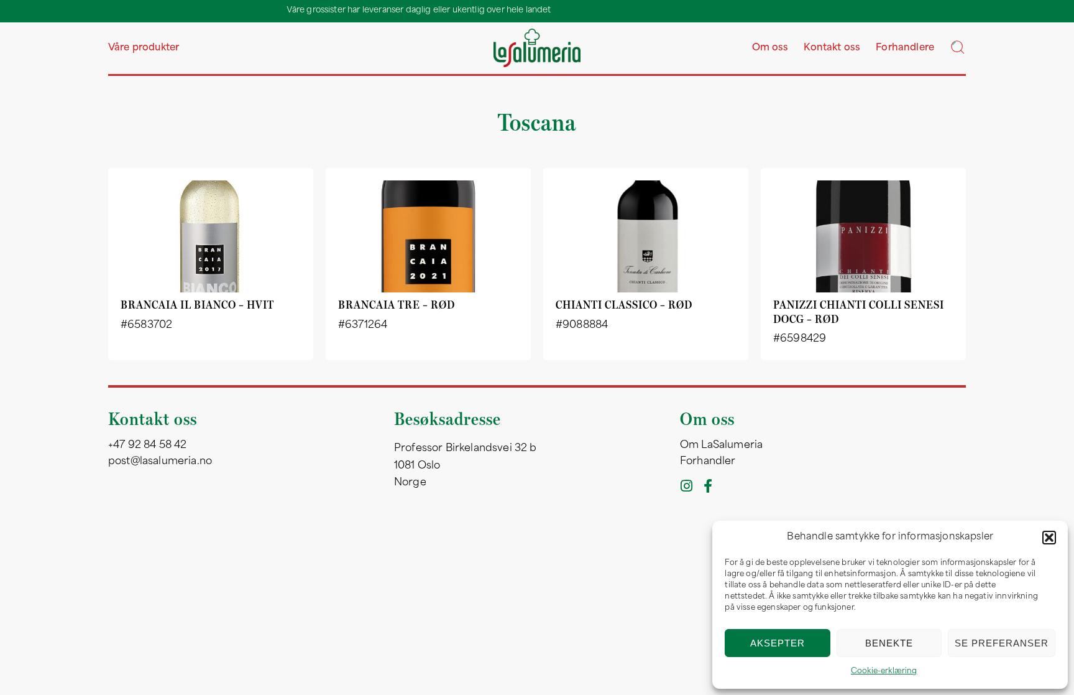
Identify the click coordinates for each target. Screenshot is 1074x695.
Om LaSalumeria (721, 445)
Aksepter (777, 643)
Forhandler (708, 462)
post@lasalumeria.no (160, 462)
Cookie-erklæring (884, 671)
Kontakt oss (832, 48)
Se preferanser (1002, 643)
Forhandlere (905, 48)
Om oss (770, 48)
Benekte (889, 643)
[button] (1049, 537)
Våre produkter (143, 48)
